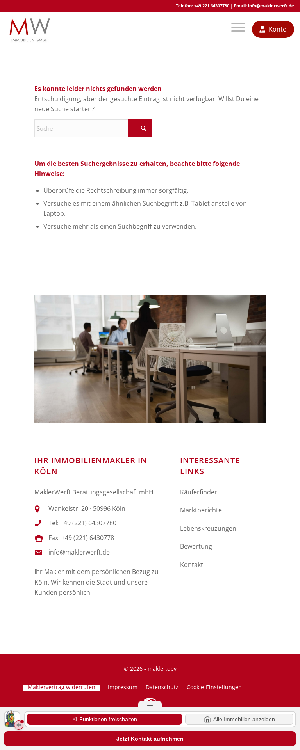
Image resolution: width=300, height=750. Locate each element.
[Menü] (235, 29)
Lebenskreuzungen (208, 528)
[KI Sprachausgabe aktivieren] (18, 725)
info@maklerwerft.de (271, 6)
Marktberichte (201, 510)
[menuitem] (235, 29)
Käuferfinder (198, 492)
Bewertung (196, 546)
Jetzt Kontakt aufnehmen (150, 739)
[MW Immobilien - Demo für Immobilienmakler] (29, 29)
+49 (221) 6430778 (87, 537)
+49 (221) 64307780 (88, 523)
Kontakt (191, 564)
